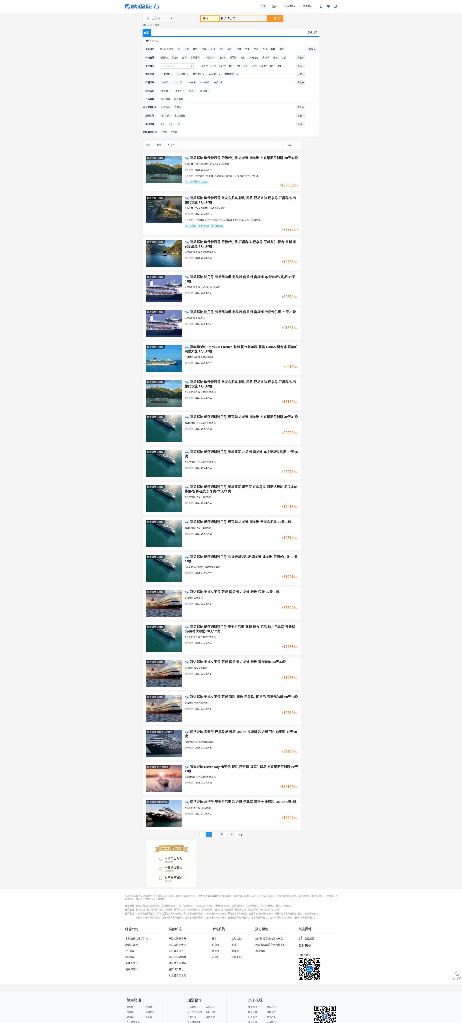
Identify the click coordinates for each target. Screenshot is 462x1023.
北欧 (234, 944)
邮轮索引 (149, 1017)
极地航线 (229, 909)
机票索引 (131, 1012)
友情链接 (210, 1007)
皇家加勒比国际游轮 (136, 938)
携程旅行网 (142, 6)
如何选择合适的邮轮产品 (269, 938)
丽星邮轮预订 (238, 906)
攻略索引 (149, 1007)
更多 (311, 49)
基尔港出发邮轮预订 (195, 917)
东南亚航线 (206, 909)
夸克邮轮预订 (267, 906)
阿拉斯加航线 (193, 909)
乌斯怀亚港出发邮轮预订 (148, 917)
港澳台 (215, 957)
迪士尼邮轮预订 (283, 906)
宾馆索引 (131, 1007)
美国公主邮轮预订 (204, 906)
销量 (159, 145)
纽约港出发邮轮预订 (216, 917)
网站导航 (149, 1012)
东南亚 (215, 944)
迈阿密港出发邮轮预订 (172, 917)
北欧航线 (218, 909)
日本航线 (140, 909)
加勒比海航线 (165, 909)
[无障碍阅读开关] (328, 6)
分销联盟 (191, 1007)
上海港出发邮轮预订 (146, 913)
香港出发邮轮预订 (260, 917)
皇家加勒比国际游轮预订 (148, 906)
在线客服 (456, 978)
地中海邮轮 (131, 969)
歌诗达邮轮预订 (169, 906)
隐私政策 (271, 1017)
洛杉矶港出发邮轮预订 (304, 917)
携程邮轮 (309, 938)
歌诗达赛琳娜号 (177, 957)
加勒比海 (237, 938)
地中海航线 (152, 909)
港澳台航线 (253, 909)
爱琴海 (235, 950)
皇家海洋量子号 (177, 938)
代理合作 (191, 1017)
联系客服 (307, 6)
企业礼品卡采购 (194, 1012)
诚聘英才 (271, 1012)
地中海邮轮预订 (186, 906)
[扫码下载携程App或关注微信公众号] (321, 6)
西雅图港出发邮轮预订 (285, 913)
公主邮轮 (130, 950)
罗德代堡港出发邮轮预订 (169, 913)
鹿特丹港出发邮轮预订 (238, 917)
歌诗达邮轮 (131, 944)
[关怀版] (335, 6)
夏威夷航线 (240, 909)
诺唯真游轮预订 (222, 906)
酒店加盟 (210, 1017)
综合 (148, 145)
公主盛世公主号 (177, 975)
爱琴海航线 (179, 909)
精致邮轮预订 (253, 906)
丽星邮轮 (130, 957)
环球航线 (264, 909)
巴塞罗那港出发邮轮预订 (261, 913)
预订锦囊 (260, 950)
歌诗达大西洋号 (177, 963)
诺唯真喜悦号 (176, 950)
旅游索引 (131, 1017)
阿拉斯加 (237, 957)
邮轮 (205, 18)
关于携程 (252, 1007)
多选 (299, 57)
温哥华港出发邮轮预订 (281, 917)
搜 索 (277, 18)
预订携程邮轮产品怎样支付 (270, 944)
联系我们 (252, 1012)
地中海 (215, 950)
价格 (170, 145)
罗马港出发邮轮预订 (237, 913)
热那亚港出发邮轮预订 (309, 913)
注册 (274, 7)
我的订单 (288, 6)
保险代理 (210, 1012)
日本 (214, 938)
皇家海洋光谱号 (177, 944)
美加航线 (275, 909)
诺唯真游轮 (131, 963)
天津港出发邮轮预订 (216, 913)
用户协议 (252, 1017)
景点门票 (312, 32)
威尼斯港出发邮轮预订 (194, 913)
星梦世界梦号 (176, 969)
